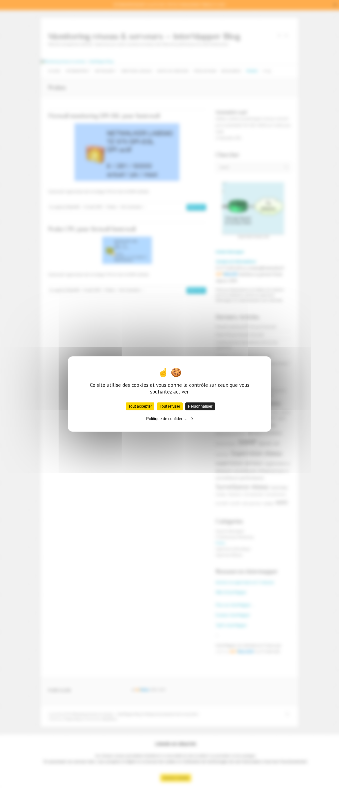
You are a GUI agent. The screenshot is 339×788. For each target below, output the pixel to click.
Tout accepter (140, 406)
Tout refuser (170, 406)
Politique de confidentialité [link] (169, 419)
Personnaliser (200, 406)
